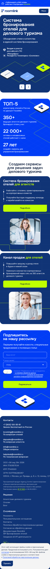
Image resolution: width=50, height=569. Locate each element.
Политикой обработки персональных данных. (21, 557)
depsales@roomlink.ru (13, 439)
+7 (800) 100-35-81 (12, 424)
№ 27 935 (21, 489)
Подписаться (25, 384)
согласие (5, 552)
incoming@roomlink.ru (13, 432)
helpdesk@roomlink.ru (13, 454)
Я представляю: (8, 360)
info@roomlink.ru (10, 447)
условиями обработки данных (25, 373)
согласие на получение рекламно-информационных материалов (28, 375)
